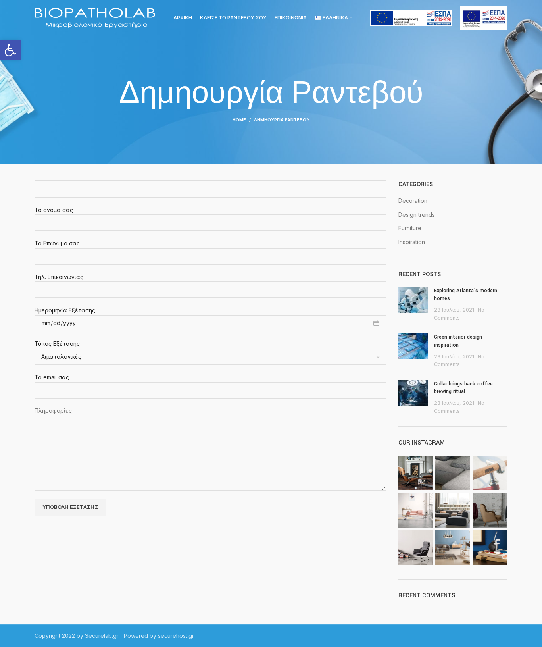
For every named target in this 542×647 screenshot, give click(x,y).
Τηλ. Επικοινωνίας (59, 276)
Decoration (412, 200)
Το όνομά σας (54, 209)
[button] (10, 50)
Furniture (409, 228)
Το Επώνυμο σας (57, 243)
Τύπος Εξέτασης (57, 343)
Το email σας (52, 377)
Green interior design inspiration (458, 341)
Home (239, 120)
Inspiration (411, 242)
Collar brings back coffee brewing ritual (463, 387)
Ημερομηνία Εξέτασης (65, 310)
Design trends (416, 214)
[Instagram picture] (415, 473)
